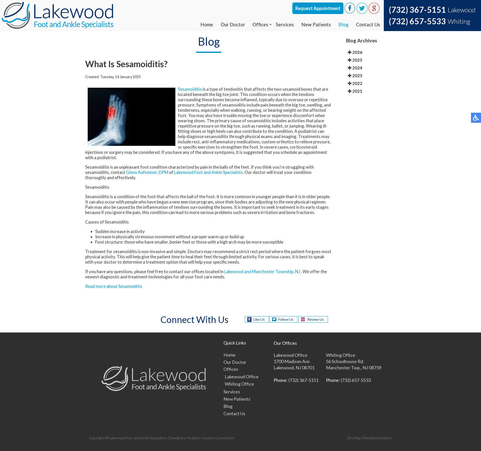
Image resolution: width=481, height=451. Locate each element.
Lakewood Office (242, 376)
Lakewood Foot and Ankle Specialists (208, 172)
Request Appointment (317, 8)
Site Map (354, 438)
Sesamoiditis (190, 89)
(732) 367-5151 (417, 10)
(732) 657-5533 (417, 21)
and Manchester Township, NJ (272, 271)
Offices (260, 24)
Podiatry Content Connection (210, 438)
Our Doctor (233, 24)
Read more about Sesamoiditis (113, 286)
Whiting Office (239, 384)
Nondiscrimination (378, 438)
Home (206, 24)
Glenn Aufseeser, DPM (147, 172)
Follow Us (285, 319)
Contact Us (368, 24)
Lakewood (234, 271)
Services (285, 24)
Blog (343, 24)
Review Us (315, 319)
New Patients (316, 24)
